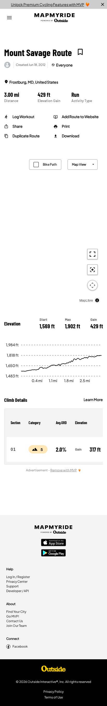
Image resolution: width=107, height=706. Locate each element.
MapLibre (86, 300)
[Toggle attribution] (97, 300)
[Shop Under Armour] (53, 670)
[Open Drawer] (9, 17)
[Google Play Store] (53, 553)
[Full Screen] (92, 254)
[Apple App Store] (53, 543)
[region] (53, 230)
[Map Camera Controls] (92, 285)
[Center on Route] (92, 269)
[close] (102, 4)
